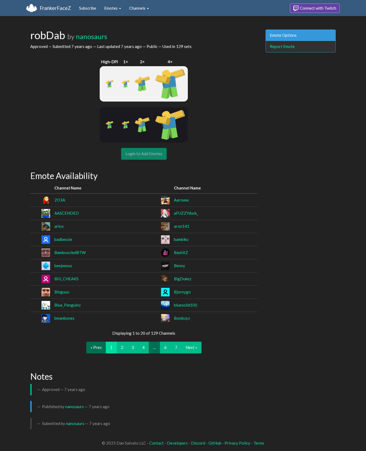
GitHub (214, 443)
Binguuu (61, 291)
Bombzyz (182, 318)
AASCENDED (66, 213)
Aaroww (181, 199)
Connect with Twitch (317, 8)
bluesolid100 (185, 305)
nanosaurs (91, 36)
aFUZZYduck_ (186, 213)
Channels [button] (137, 8)
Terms (258, 443)
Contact (156, 443)
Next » (191, 347)
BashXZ (181, 252)
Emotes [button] (111, 8)
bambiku (181, 239)
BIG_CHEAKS (66, 278)
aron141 (181, 226)
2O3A (59, 199)
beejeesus (63, 265)
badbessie (63, 239)
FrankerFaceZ (55, 8)
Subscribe (87, 8)
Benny (179, 265)
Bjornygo (182, 291)
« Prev (96, 347)
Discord (198, 443)
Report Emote (282, 46)
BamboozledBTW (70, 252)
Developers (177, 443)
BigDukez (182, 278)
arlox (59, 226)
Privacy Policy (237, 443)
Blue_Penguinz (67, 305)
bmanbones (64, 318)
